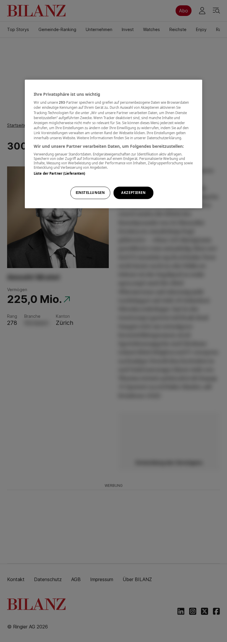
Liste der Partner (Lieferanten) (59, 173)
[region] (113, 144)
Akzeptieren (133, 192)
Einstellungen (90, 192)
